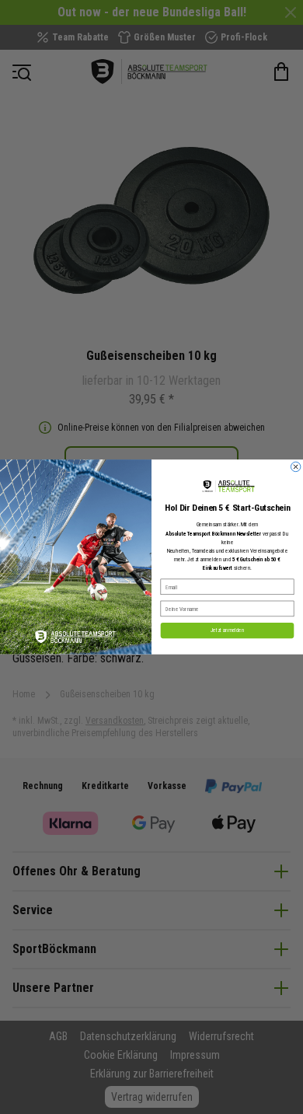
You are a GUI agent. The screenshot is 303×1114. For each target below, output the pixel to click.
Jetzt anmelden (228, 630)
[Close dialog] (295, 466)
